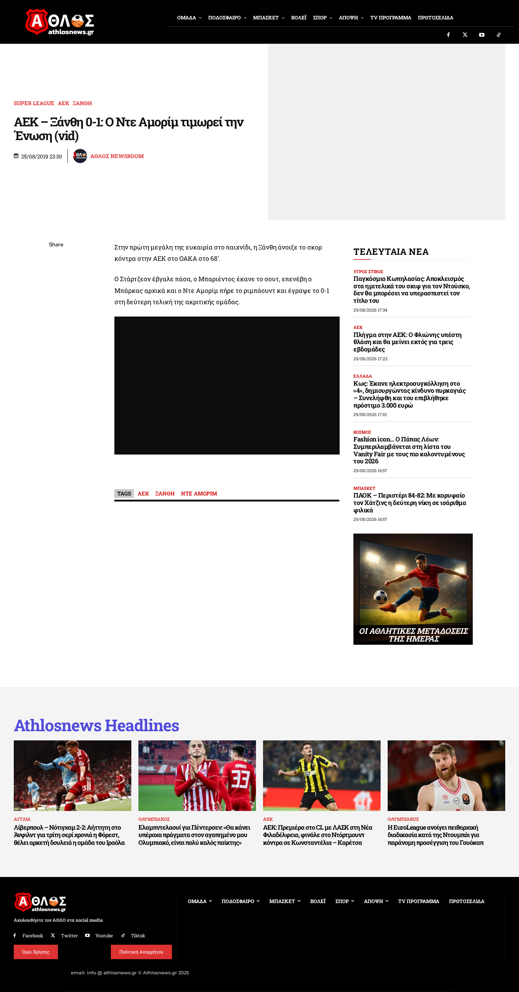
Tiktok (138, 935)
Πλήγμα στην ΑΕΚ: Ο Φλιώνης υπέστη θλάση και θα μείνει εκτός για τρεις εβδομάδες (407, 341)
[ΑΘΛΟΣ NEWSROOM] (81, 156)
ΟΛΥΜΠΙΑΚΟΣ (153, 819)
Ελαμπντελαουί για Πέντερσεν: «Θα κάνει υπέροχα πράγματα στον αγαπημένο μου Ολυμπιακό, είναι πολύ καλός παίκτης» (194, 835)
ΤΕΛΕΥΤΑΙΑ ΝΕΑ (391, 251)
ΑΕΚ (63, 103)
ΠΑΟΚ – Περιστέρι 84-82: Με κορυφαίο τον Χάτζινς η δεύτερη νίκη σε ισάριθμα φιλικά (409, 502)
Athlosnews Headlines (96, 725)
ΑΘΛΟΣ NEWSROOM (117, 156)
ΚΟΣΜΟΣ (362, 431)
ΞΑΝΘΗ (82, 103)
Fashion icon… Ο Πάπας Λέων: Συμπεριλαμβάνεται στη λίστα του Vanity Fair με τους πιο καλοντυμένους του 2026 (409, 450)
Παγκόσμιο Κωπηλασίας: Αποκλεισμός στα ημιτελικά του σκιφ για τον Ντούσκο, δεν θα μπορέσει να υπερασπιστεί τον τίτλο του (411, 289)
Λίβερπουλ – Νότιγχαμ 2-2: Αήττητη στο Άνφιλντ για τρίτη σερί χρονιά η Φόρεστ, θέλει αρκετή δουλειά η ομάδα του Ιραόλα (69, 835)
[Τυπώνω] (56, 361)
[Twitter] (465, 35)
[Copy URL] (56, 345)
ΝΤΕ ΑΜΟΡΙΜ (199, 493)
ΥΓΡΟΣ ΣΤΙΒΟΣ (368, 271)
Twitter (69, 935)
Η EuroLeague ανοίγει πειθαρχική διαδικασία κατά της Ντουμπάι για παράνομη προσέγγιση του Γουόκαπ (435, 835)
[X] (56, 278)
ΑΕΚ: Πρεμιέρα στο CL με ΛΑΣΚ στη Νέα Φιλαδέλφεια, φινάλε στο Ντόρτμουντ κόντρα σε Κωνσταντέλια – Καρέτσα (317, 835)
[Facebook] (448, 35)
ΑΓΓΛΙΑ (22, 819)
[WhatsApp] (56, 295)
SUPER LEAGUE (34, 103)
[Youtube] (482, 35)
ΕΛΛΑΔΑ (362, 375)
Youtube (104, 935)
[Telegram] (56, 328)
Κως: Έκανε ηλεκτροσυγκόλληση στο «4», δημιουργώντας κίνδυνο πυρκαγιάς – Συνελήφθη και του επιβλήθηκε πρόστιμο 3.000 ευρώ (409, 394)
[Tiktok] (499, 35)
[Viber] (56, 312)
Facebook (33, 935)
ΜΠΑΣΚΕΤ (364, 488)
